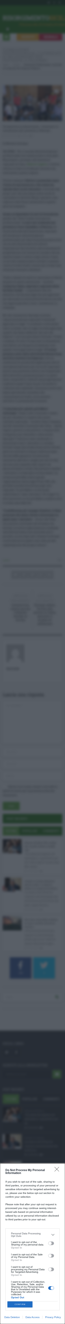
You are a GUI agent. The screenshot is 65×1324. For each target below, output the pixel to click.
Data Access (32, 1317)
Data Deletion (12, 1317)
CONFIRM (20, 1304)
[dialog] (32, 1243)
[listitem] (32, 1234)
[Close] (58, 1170)
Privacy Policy (53, 1317)
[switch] (51, 1243)
